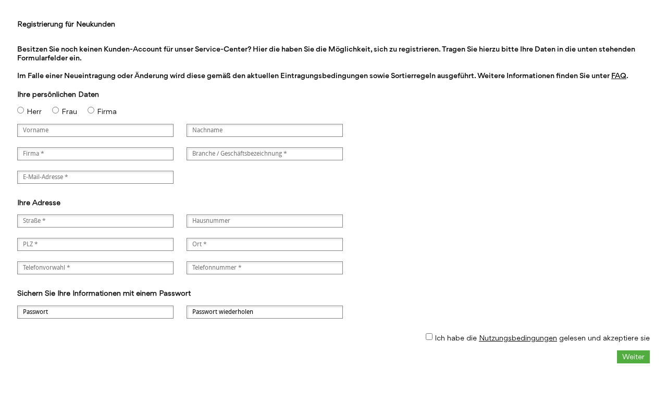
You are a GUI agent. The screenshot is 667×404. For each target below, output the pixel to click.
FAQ (618, 75)
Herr (34, 111)
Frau (69, 111)
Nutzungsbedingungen (518, 337)
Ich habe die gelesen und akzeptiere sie (542, 337)
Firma (107, 111)
